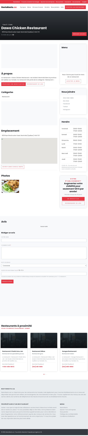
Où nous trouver (37, 7)
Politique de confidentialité (69, 414)
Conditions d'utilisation (67, 416)
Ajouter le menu (73, 81)
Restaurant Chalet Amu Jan (12, 351)
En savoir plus (73, 198)
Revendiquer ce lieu (35, 84)
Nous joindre (59, 2)
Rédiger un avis (79, 33)
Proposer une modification (13, 84)
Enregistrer (7, 281)
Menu (29, 7)
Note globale (5, 262)
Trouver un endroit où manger (30, 2)
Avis (62, 7)
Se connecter (76, 2)
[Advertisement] (29, 56)
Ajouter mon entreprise (47, 2)
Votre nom (5, 237)
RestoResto (16, 2)
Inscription (68, 2)
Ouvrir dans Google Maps (12, 166)
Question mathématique (9, 270)
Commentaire (5, 245)
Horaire (47, 7)
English (84, 2)
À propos (23, 7)
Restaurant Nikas (38, 351)
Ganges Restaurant (69, 351)
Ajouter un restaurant (75, 7)
